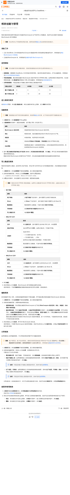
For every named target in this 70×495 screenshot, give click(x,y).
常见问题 (27, 14)
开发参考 (12, 14)
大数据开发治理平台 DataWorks (13, 18)
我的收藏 (64, 30)
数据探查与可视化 (33, 18)
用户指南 (4, 14)
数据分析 (25, 18)
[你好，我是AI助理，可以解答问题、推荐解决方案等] (60, 7)
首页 (2, 18)
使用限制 (45, 365)
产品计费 (19, 14)
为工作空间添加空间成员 (12, 75)
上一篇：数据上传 (6, 408)
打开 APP (64, 2)
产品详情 (34, 30)
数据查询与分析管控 (55, 343)
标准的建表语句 (47, 80)
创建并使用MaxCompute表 (34, 57)
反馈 (38, 417)
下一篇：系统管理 (63, 408)
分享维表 (11, 393)
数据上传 (38, 42)
